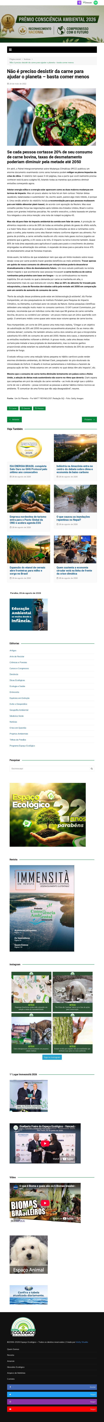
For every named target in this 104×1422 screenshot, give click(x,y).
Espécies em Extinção (20, 698)
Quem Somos (13, 1349)
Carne (13, 408)
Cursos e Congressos (19, 668)
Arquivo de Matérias (16, 1373)
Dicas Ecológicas (17, 680)
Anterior (15, 419)
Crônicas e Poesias (18, 662)
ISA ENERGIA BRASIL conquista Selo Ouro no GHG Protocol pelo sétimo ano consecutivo (28, 469)
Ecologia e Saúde (17, 686)
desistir (27, 408)
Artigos (13, 650)
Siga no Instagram (52, 1057)
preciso (41, 408)
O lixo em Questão (18, 728)
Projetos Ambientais (19, 733)
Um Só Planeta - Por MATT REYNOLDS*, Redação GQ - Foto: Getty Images (48, 398)
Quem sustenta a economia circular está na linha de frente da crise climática (74, 570)
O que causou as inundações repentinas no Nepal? (73, 518)
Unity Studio (82, 1342)
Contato (11, 1379)
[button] (31, 992)
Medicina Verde (17, 716)
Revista (10, 1355)
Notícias (13, 722)
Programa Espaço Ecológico (22, 745)
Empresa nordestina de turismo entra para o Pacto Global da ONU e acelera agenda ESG (28, 519)
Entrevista (14, 692)
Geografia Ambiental (19, 710)
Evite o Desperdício (18, 704)
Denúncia (14, 674)
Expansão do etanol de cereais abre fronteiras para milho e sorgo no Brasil (27, 570)
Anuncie (10, 1361)
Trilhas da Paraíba (18, 739)
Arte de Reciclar (17, 656)
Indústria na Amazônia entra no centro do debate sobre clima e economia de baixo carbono (75, 469)
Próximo (88, 419)
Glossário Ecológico (15, 1367)
